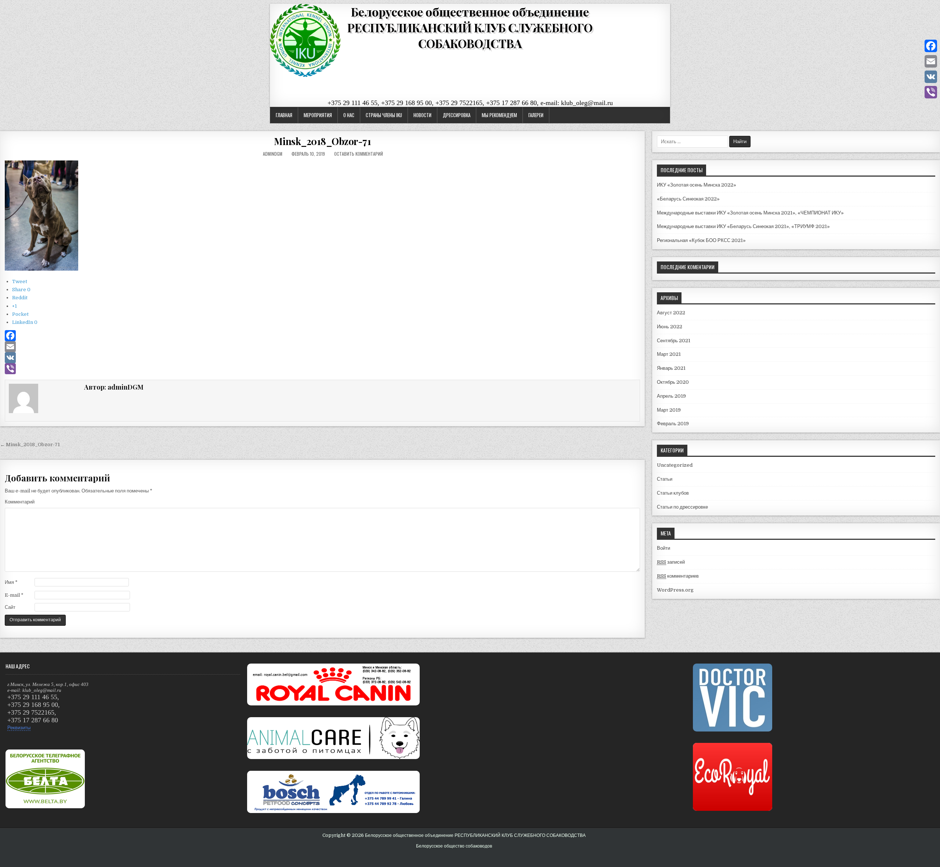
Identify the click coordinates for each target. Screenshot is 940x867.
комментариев (678, 576)
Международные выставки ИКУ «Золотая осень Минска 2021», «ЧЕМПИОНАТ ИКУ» (750, 213)
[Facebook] (322, 335)
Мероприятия (318, 115)
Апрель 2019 (671, 396)
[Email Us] (925, 8)
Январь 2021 (671, 368)
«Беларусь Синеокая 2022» (688, 199)
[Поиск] (934, 8)
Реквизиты (18, 727)
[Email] (322, 346)
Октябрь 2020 (673, 382)
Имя (11, 582)
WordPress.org (675, 590)
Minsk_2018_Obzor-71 (322, 141)
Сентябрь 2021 (673, 340)
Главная (284, 115)
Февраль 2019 (673, 423)
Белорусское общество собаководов (454, 846)
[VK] (322, 357)
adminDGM (272, 154)
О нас (348, 115)
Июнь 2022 (669, 326)
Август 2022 (671, 312)
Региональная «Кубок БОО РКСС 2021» (701, 240)
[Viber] (322, 368)
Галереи (535, 115)
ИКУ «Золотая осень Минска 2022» (696, 185)
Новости (422, 115)
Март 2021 (669, 354)
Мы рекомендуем (499, 115)
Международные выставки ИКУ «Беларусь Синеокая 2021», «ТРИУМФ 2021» (743, 226)
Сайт (10, 607)
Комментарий (20, 502)
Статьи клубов (673, 493)
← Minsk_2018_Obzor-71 (30, 444)
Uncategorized (675, 465)
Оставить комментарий (358, 154)
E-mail (14, 595)
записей (671, 562)
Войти (663, 548)
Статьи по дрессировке (682, 507)
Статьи (664, 479)
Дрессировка (456, 115)
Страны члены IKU (384, 115)
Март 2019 (669, 410)
